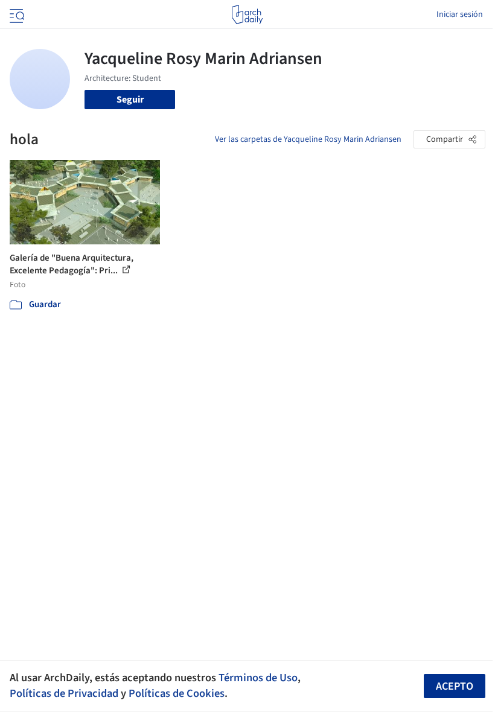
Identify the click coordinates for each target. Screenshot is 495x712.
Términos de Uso (258, 677)
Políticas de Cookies (177, 693)
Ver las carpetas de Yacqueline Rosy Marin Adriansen (308, 139)
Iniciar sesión (459, 14)
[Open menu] (15, 14)
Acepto (454, 686)
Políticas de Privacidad (64, 693)
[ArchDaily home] (247, 14)
